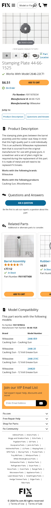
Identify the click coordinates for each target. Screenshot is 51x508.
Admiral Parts (18, 435)
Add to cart (34, 82)
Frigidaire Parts (19, 441)
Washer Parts (33, 462)
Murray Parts (23, 452)
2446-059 (32, 338)
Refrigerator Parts (18, 465)
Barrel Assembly (15, 261)
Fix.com (7, 413)
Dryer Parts (33, 465)
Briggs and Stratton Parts (18, 438)
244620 (31, 368)
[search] (35, 5)
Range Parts (37, 469)
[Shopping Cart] (44, 5)
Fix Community (10, 428)
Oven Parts (24, 469)
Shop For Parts (10, 423)
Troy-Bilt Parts (16, 455)
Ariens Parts (32, 435)
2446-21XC (33, 358)
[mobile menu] (13, 5)
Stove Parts (12, 469)
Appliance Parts (33, 472)
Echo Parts (36, 438)
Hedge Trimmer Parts (18, 479)
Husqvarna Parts (17, 445)
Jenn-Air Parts (33, 445)
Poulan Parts (37, 452)
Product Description (13, 116)
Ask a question (25, 202)
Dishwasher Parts (17, 462)
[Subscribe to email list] (41, 403)
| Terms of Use (16, 503)
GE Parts (32, 441)
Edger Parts (35, 479)
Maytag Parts (38, 448)
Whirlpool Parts (32, 455)
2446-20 (32, 348)
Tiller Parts (25, 482)
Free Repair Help (11, 418)
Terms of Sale (35, 503)
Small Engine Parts (33, 476)
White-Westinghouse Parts (25, 459)
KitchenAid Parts (12, 448)
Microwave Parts (17, 472)
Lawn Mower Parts (15, 476)
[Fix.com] (6, 5)
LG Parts (25, 448)
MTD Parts (11, 452)
